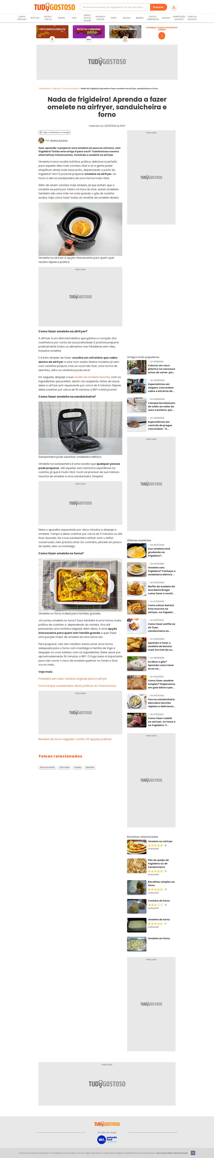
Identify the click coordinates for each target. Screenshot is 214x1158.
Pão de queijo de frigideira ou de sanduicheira (158, 863)
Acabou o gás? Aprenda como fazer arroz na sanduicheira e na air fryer (161, 665)
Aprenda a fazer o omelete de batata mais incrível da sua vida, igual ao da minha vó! (161, 646)
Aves (74, 18)
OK (193, 1153)
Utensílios (90, 767)
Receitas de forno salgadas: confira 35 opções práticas (75, 739)
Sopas (113, 18)
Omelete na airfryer (160, 841)
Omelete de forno (159, 919)
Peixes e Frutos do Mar (87, 18)
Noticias (56, 88)
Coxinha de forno (159, 900)
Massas (127, 18)
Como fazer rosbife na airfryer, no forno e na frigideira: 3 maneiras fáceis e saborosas (161, 722)
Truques (77, 767)
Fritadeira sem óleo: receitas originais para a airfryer (72, 679)
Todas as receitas (192, 17)
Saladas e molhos (100, 17)
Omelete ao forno (159, 938)
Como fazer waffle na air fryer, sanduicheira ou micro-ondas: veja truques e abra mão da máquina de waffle (161, 627)
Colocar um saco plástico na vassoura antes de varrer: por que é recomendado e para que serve (161, 369)
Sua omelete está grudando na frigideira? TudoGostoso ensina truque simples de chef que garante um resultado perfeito (161, 552)
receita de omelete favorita (92, 377)
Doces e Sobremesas (153, 17)
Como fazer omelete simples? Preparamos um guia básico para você (161, 684)
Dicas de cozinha (70, 88)
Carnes (61, 18)
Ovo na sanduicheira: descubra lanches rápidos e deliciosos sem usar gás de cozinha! (161, 703)
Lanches (166, 18)
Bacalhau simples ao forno (161, 883)
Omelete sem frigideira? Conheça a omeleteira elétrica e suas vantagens (161, 571)
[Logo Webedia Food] (107, 1139)
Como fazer (64, 767)
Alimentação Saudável (179, 17)
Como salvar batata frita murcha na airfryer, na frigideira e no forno (161, 609)
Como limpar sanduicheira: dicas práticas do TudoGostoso (77, 686)
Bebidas (140, 18)
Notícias (35, 18)
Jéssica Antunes (59, 140)
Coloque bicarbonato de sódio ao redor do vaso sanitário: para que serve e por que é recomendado (161, 406)
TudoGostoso (44, 88)
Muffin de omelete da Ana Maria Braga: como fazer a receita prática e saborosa (161, 590)
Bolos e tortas (48, 17)
